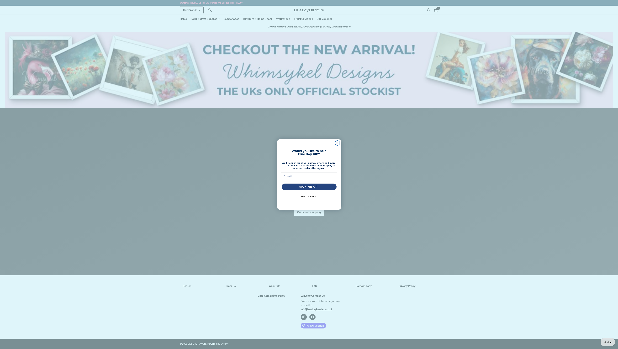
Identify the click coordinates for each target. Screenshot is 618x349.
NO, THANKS (309, 196)
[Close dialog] (337, 143)
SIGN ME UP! (309, 186)
